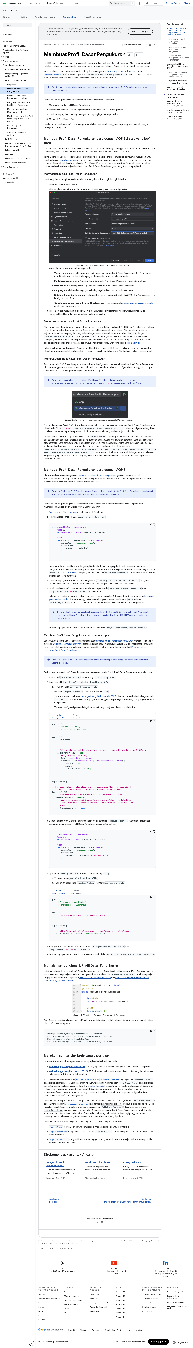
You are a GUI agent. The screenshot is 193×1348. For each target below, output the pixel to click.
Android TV (94, 1311)
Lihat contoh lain (68, 572)
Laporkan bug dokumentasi (173, 1297)
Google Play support (175, 1302)
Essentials (32, 3)
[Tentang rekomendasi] (92, 1154)
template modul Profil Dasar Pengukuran (97, 475)
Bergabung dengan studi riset (177, 1307)
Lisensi (49, 1342)
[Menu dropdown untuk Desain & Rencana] (67, 3)
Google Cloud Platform (114, 1330)
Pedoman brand (61, 1342)
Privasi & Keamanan (92, 17)
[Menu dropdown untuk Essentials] (40, 3)
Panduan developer (150, 1298)
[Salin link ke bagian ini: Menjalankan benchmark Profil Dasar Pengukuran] (120, 965)
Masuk (187, 3)
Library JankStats (132, 1162)
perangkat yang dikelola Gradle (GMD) (99, 696)
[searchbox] (17, 25)
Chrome (83, 1330)
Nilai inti (23, 17)
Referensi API (147, 1303)
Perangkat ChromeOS (99, 1303)
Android (41, 1294)
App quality (10, 10)
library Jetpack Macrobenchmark (122, 71)
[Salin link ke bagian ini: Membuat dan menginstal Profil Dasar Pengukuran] (107, 358)
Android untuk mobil (98, 1307)
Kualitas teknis (69, 17)
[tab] (58, 716)
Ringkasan (7, 17)
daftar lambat (96, 1086)
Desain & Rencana (55, 3)
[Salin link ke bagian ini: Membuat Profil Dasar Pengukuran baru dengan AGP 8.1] (130, 470)
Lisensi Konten (110, 1241)
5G (65, 1313)
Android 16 (120, 1296)
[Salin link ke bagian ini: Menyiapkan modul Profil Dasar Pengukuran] (99, 174)
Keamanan (43, 1303)
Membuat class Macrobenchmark (95, 977)
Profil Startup (133, 343)
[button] (17, 57)
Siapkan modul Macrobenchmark (64, 512)
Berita (40, 1311)
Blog (40, 1315)
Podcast (41, 1319)
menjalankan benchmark (68, 160)
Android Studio (173, 3)
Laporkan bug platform (176, 1292)
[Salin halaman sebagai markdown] (137, 55)
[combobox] (122, 3)
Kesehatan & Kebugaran (74, 1300)
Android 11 (120, 1317)
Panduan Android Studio (152, 1294)
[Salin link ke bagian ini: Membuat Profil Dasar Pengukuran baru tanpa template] (114, 635)
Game (67, 1292)
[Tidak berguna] (154, 45)
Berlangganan (158, 1341)
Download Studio (149, 1307)
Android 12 (120, 1313)
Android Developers (51, 45)
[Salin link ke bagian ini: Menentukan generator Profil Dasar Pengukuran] (105, 321)
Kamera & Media (71, 1304)
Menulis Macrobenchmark (97, 1162)
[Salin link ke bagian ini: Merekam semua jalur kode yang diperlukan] (112, 1056)
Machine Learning (71, 1296)
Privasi (66, 1308)
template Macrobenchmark (69, 644)
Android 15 (120, 1300)
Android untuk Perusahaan (49, 1298)
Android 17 (120, 1292)
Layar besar (95, 1294)
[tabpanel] (102, 767)
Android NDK (147, 1311)
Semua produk (135, 1330)
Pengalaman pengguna (45, 17)
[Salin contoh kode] (154, 524)
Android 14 (120, 1304)
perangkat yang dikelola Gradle (138, 303)
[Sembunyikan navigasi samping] (31, 1343)
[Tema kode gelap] (151, 524)
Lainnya (77, 3)
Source (41, 1307)
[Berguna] (150, 45)
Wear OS (93, 1298)
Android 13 (120, 1308)
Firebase (95, 1330)
